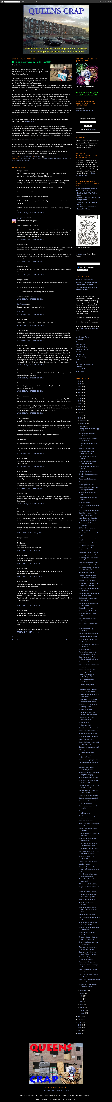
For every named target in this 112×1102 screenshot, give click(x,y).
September (83, 990)
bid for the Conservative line (36, 140)
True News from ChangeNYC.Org (86, 287)
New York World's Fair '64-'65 (85, 280)
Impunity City (80, 354)
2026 (79, 381)
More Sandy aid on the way (87, 482)
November (83, 423)
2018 (79, 404)
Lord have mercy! (84, 864)
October (82, 426)
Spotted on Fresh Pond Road (88, 736)
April (81, 1004)
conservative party (25, 158)
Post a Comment (17, 637)
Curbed (78, 342)
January (82, 1013)
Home (43, 640)
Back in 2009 (29, 122)
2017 (79, 406)
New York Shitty (81, 357)
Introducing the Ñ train (86, 608)
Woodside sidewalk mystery (88, 892)
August (82, 993)
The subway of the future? (87, 611)
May (81, 1002)
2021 (79, 395)
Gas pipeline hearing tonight (88, 636)
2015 (79, 412)
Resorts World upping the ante (88, 760)
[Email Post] (42, 156)
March (82, 1007)
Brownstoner (80, 339)
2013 (79, 418)
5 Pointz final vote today (87, 899)
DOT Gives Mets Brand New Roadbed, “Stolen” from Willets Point (86, 193)
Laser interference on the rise (88, 633)
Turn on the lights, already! (87, 962)
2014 (79, 415)
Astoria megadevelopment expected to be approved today (87, 909)
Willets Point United (82, 290)
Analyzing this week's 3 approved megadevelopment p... (89, 869)
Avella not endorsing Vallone (88, 733)
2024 (79, 387)
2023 (79, 389)
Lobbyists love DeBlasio (86, 580)
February (83, 1010)
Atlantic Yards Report (82, 337)
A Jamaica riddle (84, 662)
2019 (79, 401)
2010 (79, 1022)
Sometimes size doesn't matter (89, 728)
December (83, 420)
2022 (79, 392)
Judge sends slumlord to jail (88, 861)
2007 (79, 1031)
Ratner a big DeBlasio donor (88, 479)
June (81, 999)
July (81, 996)
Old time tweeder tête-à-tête (88, 884)
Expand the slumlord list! (87, 739)
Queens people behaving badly (89, 798)
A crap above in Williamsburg (88, 795)
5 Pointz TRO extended (86, 448)
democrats (37, 158)
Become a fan (80, 254)
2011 (79, 1019)
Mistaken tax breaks (85, 471)
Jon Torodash (21, 304)
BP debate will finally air (86, 572)
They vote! (20, 311)
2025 (79, 384)
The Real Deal (80, 369)
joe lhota (57, 158)
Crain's (18, 65)
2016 (79, 409)
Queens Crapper (26, 156)
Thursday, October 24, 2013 (29, 533)
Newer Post (16, 640)
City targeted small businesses (89, 848)
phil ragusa (16, 160)
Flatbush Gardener (81, 347)
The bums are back (85, 502)
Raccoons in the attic (86, 821)
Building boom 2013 (85, 709)
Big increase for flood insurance (89, 510)
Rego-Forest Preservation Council (86, 282)
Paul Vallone (66, 158)
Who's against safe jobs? (87, 484)
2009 (79, 1025)
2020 (79, 398)
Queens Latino (80, 362)
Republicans (26, 160)
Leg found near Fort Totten (87, 914)
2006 (79, 1033)
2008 (79, 1028)
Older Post (69, 640)
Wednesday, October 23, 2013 (30, 213)
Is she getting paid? (85, 722)
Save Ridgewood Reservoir (84, 285)
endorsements (47, 158)
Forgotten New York (82, 349)
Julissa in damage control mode (89, 747)
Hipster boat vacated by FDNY (89, 777)
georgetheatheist (22, 218)
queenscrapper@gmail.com (56, 1090)
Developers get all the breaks (88, 731)
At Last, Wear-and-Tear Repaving (86, 188)
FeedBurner (92, 129)
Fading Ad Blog (80, 344)
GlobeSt (78, 352)
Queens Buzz (80, 359)
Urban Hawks (80, 371)
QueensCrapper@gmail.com (85, 110)
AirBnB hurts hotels (85, 725)
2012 (79, 1016)
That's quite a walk (85, 649)
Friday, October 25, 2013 (28, 632)
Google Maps (83, 328)
